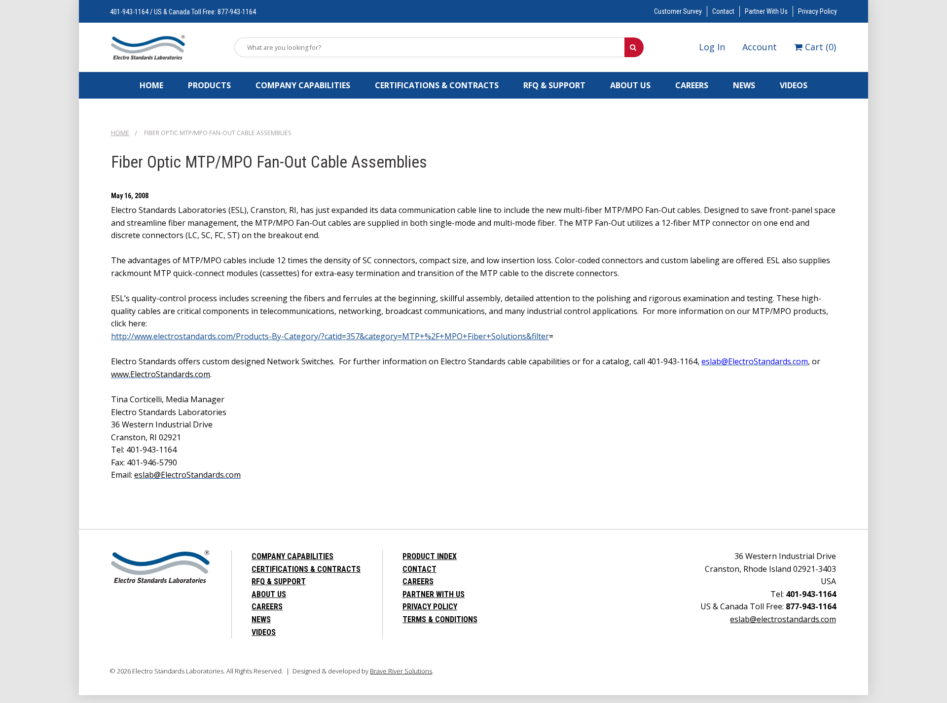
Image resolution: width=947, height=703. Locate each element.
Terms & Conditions (439, 619)
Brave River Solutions (401, 671)
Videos (793, 85)
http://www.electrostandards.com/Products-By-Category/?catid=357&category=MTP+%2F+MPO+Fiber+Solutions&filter (330, 336)
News (744, 85)
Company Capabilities (302, 85)
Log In (712, 47)
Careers (691, 85)
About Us (630, 85)
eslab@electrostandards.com (783, 619)
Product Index (429, 556)
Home (151, 85)
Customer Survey (678, 11)
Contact (723, 11)
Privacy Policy (817, 11)
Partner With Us (766, 11)
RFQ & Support (554, 85)
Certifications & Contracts (437, 85)
